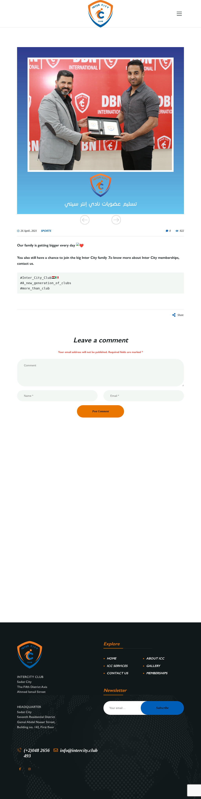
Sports (46, 231)
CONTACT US (117, 673)
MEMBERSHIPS (156, 673)
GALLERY (153, 666)
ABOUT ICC (155, 658)
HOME (111, 658)
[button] (85, 220)
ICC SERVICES (117, 666)
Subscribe (162, 708)
